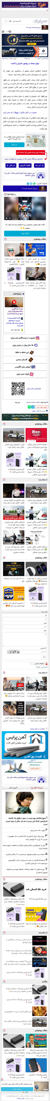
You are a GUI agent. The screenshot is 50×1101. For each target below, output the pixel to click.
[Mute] (9, 218)
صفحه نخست (45, 59)
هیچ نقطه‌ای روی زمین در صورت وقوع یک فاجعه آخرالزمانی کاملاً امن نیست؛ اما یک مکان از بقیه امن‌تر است (26, 821)
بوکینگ (38, 667)
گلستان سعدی (21, 359)
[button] (6, 31)
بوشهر (33, 411)
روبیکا (16, 112)
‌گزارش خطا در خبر (42, 407)
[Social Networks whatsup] (34, 183)
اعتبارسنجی (45, 667)
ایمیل (45, 623)
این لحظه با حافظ (22, 352)
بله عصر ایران (7, 112)
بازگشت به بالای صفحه (37, 729)
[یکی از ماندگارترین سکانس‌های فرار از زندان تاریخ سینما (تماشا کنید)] (14, 302)
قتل (38, 411)
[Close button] (48, 1079)
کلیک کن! (25, 233)
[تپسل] (5, 194)
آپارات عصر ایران (23, 374)
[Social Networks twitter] (31, 183)
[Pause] (6, 218)
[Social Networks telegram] (28, 183)
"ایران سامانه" (21, 1098)
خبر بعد (38, 165)
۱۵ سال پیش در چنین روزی (22, 345)
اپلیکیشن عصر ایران (34, 388)
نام (46, 615)
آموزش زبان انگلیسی (23, 366)
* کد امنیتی (44, 648)
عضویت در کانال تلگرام (28, 112)
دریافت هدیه (17, 1089)
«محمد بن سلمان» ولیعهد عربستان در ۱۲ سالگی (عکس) (25, 854)
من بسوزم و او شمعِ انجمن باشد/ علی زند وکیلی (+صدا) (19, 174)
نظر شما (44, 611)
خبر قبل (12, 165)
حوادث (38, 59)
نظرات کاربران (25, 165)
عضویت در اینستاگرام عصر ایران (23, 338)
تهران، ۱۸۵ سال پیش (37, 830)
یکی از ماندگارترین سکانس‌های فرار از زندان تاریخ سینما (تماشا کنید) (15, 311)
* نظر (45, 631)
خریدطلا (14, 144)
